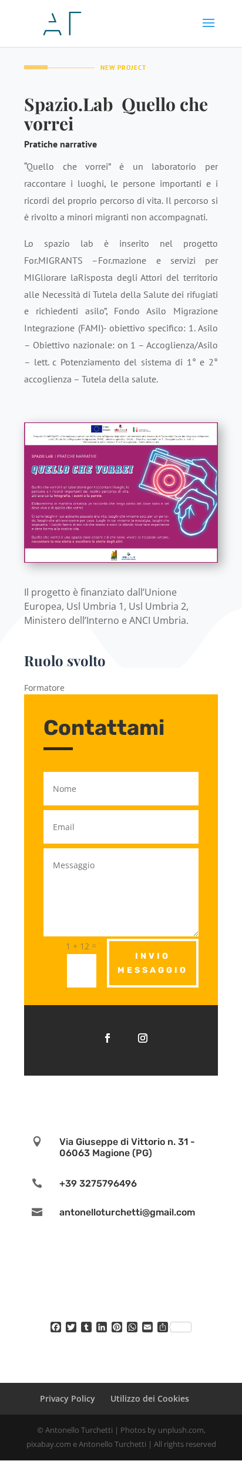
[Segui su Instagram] (142, 1038)
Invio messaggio (152, 963)
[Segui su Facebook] (107, 1038)
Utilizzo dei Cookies (149, 1398)
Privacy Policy (67, 1398)
